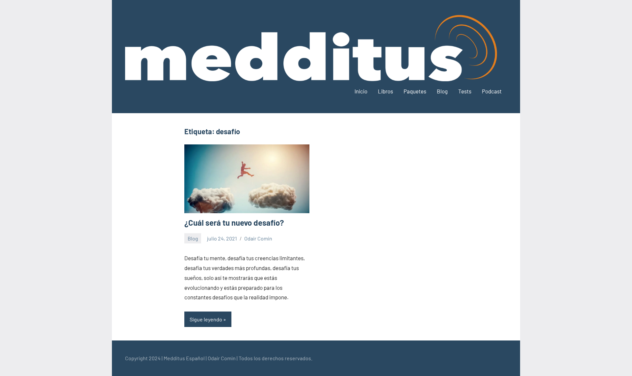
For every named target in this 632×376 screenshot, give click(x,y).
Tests (464, 91)
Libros (385, 91)
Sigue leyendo (206, 319)
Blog (442, 91)
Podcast (492, 91)
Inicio (361, 91)
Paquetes (415, 91)
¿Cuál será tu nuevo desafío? (234, 222)
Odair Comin (258, 238)
